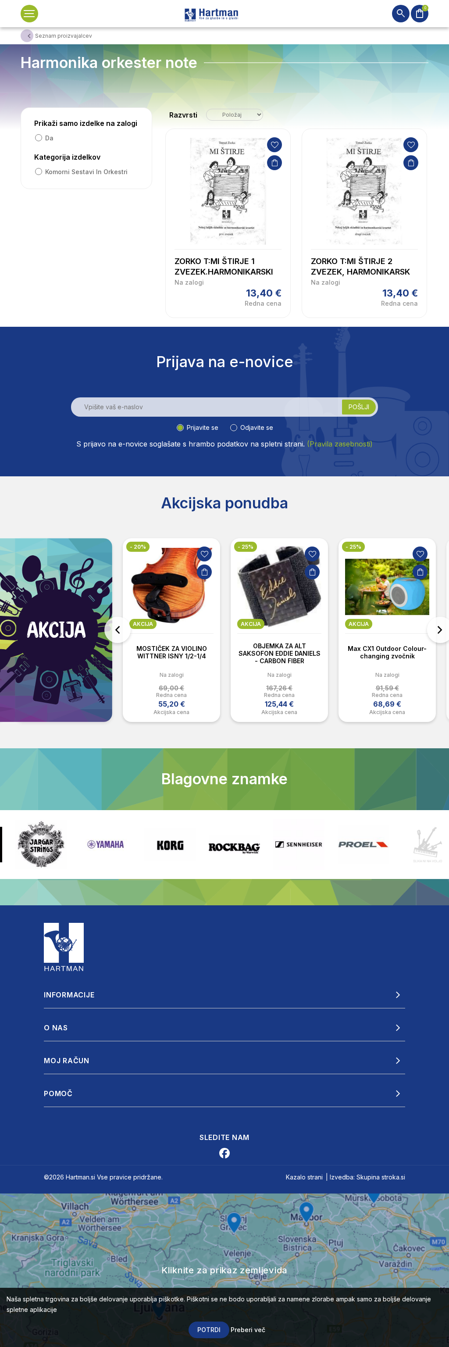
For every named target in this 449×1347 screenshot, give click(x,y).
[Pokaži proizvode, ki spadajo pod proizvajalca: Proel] (298, 844)
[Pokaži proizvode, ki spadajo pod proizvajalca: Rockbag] (170, 844)
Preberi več (248, 1329)
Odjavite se (256, 427)
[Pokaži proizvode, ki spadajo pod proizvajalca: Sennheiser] (234, 844)
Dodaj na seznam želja (274, 144)
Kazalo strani (304, 1177)
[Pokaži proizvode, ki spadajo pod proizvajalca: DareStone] (363, 844)
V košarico (274, 162)
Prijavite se (202, 427)
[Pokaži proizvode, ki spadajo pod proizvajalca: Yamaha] (41, 844)
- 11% (352, 546)
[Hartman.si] (64, 946)
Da (49, 138)
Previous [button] (117, 630)
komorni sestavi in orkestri (86, 171)
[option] (171, 630)
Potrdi (209, 1329)
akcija (143, 624)
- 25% (138, 546)
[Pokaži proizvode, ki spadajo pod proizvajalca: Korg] (105, 844)
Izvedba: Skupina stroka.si (367, 1177)
